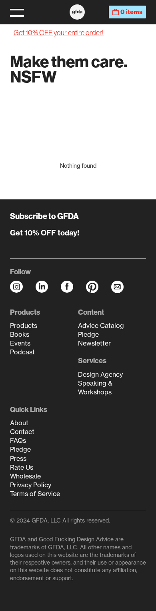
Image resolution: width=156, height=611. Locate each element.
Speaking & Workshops (95, 387)
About (19, 423)
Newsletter (94, 343)
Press (18, 458)
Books (19, 334)
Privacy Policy (30, 485)
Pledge (88, 334)
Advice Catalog (101, 326)
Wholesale (25, 476)
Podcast (22, 352)
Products (23, 326)
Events (20, 343)
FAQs (18, 440)
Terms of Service (35, 494)
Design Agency (100, 374)
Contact (22, 432)
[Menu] (17, 12)
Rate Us (21, 467)
